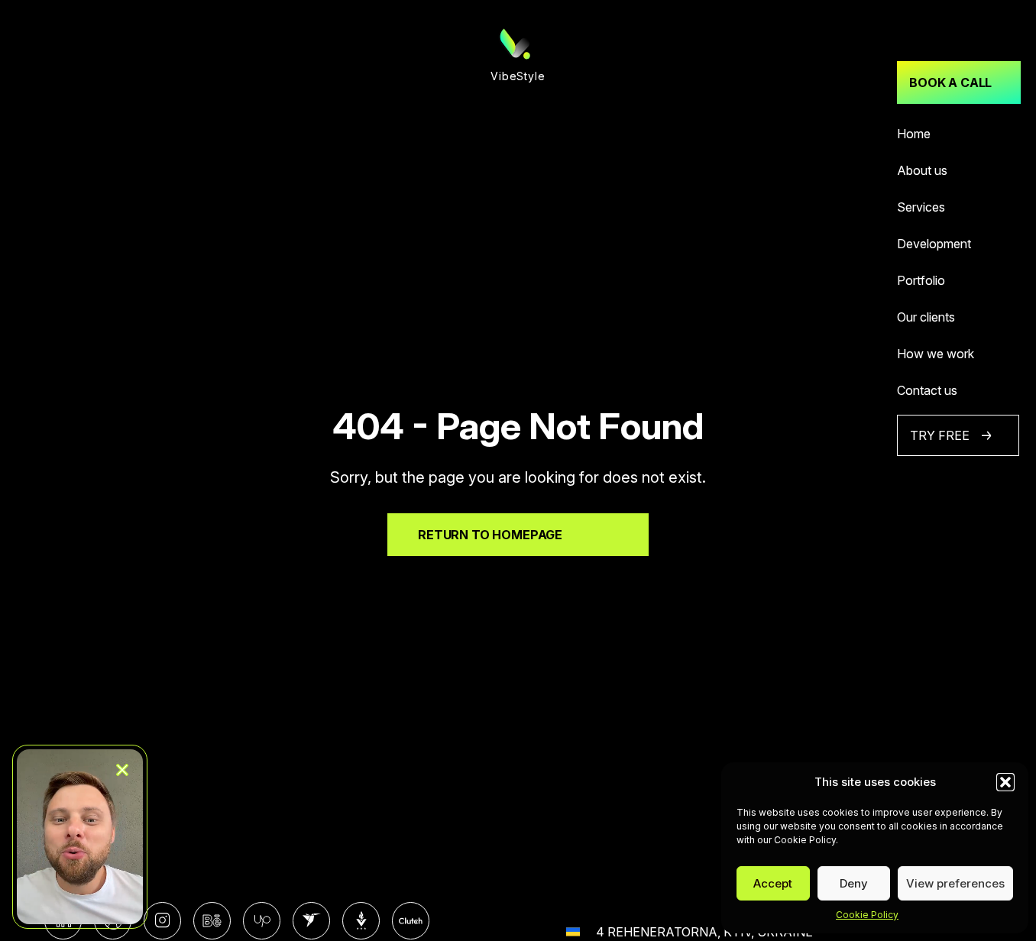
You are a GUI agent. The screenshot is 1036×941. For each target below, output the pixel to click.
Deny (854, 883)
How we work (935, 353)
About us (922, 170)
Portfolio (921, 280)
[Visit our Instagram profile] (162, 920)
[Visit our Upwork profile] (261, 920)
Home (914, 133)
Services (921, 207)
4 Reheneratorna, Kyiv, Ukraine (704, 931)
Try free (940, 435)
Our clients (926, 317)
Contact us (927, 390)
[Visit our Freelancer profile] (311, 920)
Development (934, 243)
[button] (1005, 782)
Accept (772, 883)
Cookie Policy (867, 914)
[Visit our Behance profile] (212, 920)
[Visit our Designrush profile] (361, 920)
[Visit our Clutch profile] (410, 920)
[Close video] (122, 770)
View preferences (955, 883)
